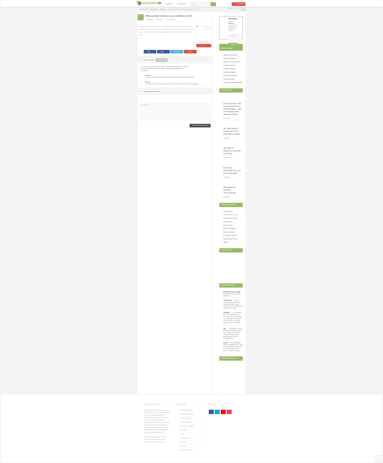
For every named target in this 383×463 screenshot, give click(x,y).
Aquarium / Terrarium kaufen (231, 62)
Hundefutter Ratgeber (229, 72)
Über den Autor (161, 60)
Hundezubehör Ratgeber (230, 75)
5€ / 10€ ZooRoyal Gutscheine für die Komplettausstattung (231, 131)
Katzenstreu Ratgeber (229, 68)
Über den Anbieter (148, 60)
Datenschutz (183, 442)
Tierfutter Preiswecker (186, 450)
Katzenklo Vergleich (229, 79)
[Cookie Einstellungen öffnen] (4, 460)
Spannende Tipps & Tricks (230, 239)
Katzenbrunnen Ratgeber (187, 426)
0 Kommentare (170, 19)
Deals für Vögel (227, 221)
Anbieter (169, 4)
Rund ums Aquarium (229, 232)
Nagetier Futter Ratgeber (230, 55)
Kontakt (182, 434)
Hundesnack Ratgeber (229, 58)
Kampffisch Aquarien (229, 65)
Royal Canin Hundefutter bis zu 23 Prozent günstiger (232, 170)
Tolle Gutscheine (228, 211)
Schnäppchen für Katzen (230, 218)
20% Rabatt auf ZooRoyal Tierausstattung (229, 190)
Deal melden (183, 430)
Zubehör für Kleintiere (229, 228)
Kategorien (181, 4)
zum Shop (203, 45)
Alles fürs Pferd (227, 225)
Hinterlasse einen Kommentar (152, 91)
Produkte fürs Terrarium (230, 235)
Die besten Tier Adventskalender (232, 82)
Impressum (183, 446)
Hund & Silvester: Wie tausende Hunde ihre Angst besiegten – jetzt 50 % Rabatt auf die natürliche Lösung (232, 109)
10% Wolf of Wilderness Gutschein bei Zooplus (232, 150)
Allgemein (150, 19)
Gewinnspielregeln (185, 438)
